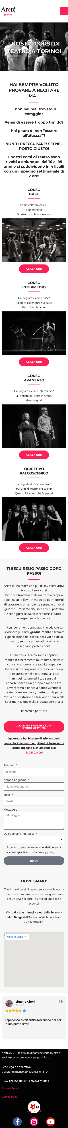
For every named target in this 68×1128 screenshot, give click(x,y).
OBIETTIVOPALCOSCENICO (34, 471)
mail (26, 743)
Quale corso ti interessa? (19, 833)
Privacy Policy (10, 1088)
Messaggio (10, 809)
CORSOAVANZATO (34, 378)
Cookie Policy (10, 1096)
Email (7, 794)
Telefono (9, 765)
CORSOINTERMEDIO (34, 285)
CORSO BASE (34, 192)
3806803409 (34, 752)
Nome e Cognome (15, 780)
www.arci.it (34, 1111)
